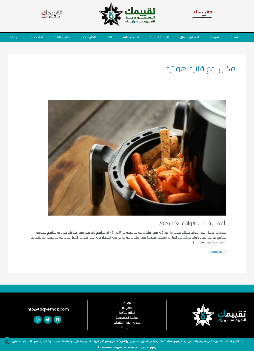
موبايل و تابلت (63, 37)
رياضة (13, 37)
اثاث (109, 37)
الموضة (215, 37)
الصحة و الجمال (189, 37)
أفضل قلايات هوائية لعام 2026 (192, 223)
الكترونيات (89, 37)
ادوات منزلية (131, 37)
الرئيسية (236, 37)
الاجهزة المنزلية (159, 37)
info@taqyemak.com (48, 309)
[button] (7, 342)
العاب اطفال (36, 37)
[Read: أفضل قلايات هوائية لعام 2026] (137, 157)
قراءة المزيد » (217, 251)
